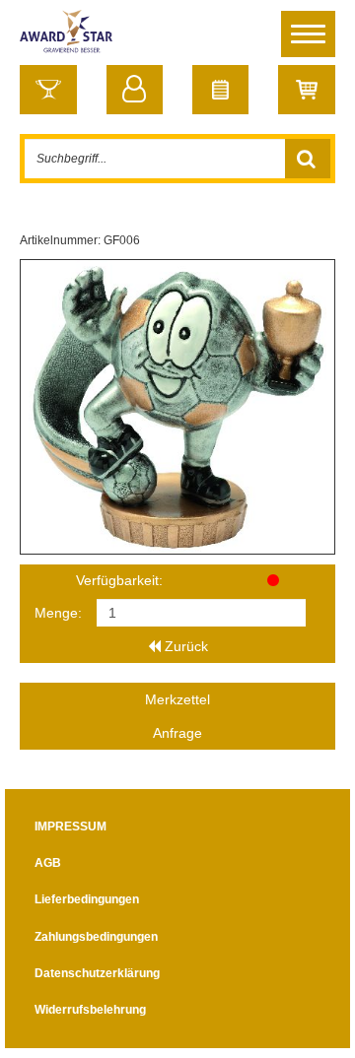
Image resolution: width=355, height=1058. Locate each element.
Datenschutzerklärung (97, 973)
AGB (48, 863)
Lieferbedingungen (87, 899)
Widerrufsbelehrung (90, 1010)
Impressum (70, 826)
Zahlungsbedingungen (96, 937)
